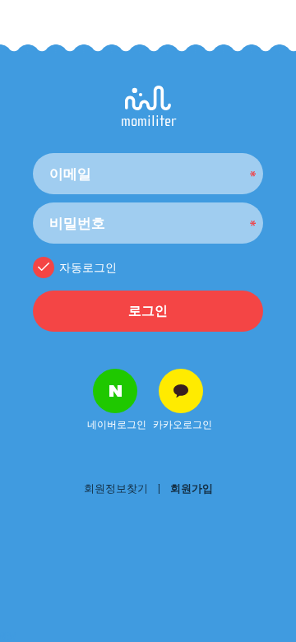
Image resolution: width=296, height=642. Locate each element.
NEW (8, 636)
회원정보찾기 (116, 488)
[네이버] (115, 391)
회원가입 (191, 488)
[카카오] (181, 391)
